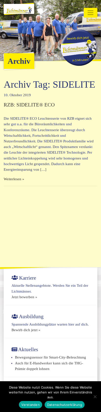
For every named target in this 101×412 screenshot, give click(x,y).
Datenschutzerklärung (64, 405)
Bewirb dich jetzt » (26, 330)
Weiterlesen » (14, 179)
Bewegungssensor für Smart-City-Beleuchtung (50, 357)
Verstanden (30, 405)
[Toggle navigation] (90, 13)
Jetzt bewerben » (24, 297)
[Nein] (94, 396)
